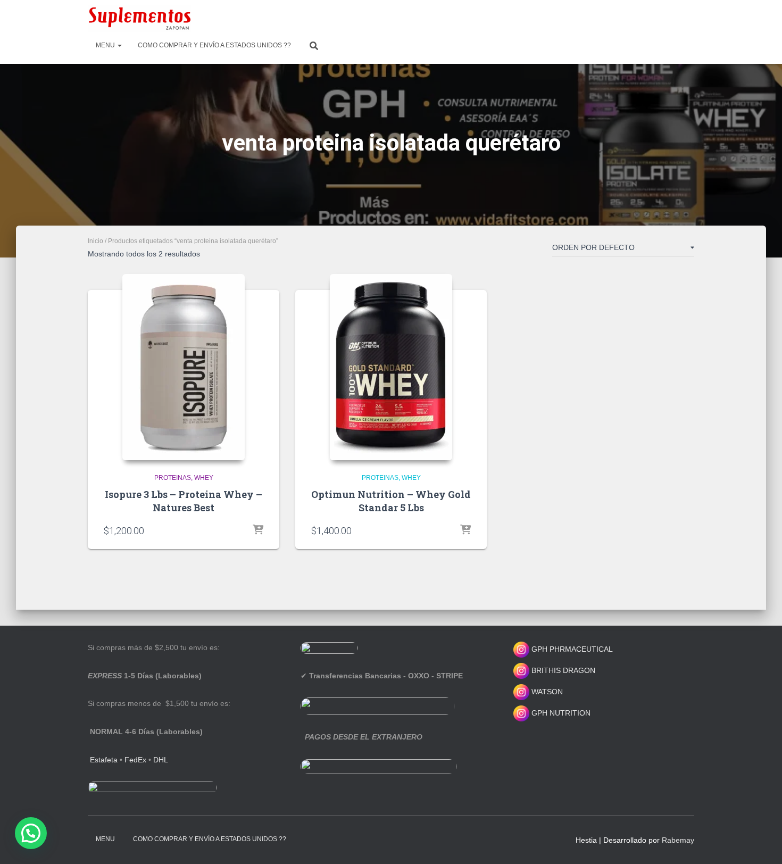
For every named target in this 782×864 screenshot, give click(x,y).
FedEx (135, 759)
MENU (106, 45)
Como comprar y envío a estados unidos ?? (214, 45)
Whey (203, 477)
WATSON (546, 691)
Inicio (95, 241)
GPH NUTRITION (559, 713)
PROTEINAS (172, 477)
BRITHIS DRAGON (562, 670)
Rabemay (678, 840)
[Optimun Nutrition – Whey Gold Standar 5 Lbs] (391, 367)
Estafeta (104, 759)
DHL (160, 759)
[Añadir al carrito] (258, 530)
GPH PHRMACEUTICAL (572, 649)
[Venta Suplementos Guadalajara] (139, 18)
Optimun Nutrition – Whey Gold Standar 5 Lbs (391, 501)
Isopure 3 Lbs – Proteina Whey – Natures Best (183, 501)
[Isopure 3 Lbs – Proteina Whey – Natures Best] (183, 367)
